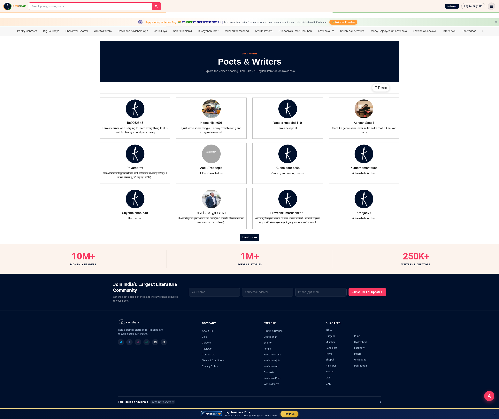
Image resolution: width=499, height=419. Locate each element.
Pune (357, 335)
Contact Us (208, 354)
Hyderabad (360, 342)
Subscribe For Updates (367, 292)
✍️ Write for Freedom (343, 22)
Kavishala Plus (272, 378)
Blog (204, 336)
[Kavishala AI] (452, 6)
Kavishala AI (271, 366)
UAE (328, 383)
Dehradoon (360, 365)
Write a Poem (271, 383)
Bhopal (330, 359)
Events (268, 342)
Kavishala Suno (272, 354)
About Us (207, 330)
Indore (357, 353)
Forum (267, 348)
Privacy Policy (210, 366)
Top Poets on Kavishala (249, 401)
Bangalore (331, 347)
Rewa (329, 353)
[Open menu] (491, 6)
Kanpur (330, 371)
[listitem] (121, 342)
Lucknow (359, 347)
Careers (206, 342)
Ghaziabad (360, 359)
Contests (269, 372)
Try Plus (289, 413)
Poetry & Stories (273, 330)
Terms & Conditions (213, 360)
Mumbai (330, 342)
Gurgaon (330, 335)
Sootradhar (270, 336)
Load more (249, 237)
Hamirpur (331, 365)
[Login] (489, 396)
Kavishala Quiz (272, 360)
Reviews (206, 348)
